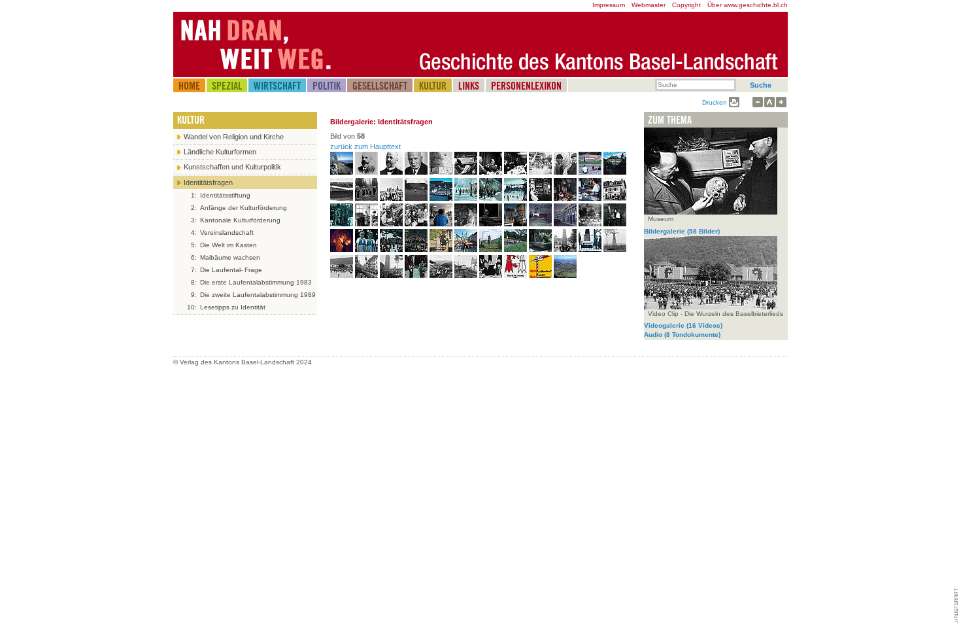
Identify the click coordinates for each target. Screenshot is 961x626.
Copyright (686, 5)
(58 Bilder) (682, 231)
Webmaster (649, 5)
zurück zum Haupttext (365, 146)
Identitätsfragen (208, 182)
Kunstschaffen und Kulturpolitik (232, 167)
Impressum (608, 5)
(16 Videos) (683, 325)
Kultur (433, 85)
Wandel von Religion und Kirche (234, 137)
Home (189, 85)
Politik (326, 85)
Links (468, 85)
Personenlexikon (526, 85)
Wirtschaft (277, 85)
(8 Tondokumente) (682, 334)
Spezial (227, 85)
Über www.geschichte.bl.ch (747, 5)
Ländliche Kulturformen (220, 152)
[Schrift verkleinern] (757, 102)
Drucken (714, 102)
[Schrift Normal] (769, 102)
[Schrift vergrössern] (781, 102)
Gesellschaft (379, 85)
